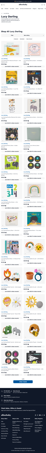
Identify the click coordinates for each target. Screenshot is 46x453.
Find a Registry (38, 427)
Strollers (6, 8)
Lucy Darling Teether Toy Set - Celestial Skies (32, 314)
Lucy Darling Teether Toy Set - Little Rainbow (34, 258)
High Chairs (40, 8)
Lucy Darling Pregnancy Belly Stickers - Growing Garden (10, 369)
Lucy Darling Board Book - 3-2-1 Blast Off (33, 88)
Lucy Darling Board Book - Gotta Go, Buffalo (9, 174)
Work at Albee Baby (17, 437)
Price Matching (15, 427)
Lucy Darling (6, 13)
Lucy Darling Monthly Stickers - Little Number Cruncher (9, 203)
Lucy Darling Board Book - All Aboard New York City (10, 259)
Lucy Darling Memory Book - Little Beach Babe (33, 61)
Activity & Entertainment (25, 8)
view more (23, 382)
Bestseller (22, 39)
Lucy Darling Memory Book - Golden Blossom (9, 146)
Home (17, 8)
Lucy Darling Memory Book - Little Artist (10, 230)
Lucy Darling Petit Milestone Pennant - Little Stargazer (33, 369)
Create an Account (28, 426)
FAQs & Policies (16, 425)
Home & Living (4, 428)
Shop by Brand (4, 433)
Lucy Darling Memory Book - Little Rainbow (33, 202)
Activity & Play (4, 431)
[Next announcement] (44, 1)
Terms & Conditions (16, 442)
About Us (14, 435)
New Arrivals (29, 39)
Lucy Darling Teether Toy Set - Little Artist (33, 287)
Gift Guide (3, 438)
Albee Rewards (27, 428)
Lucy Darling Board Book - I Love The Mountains (9, 89)
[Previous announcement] (1, 1)
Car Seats (12, 8)
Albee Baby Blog (16, 430)
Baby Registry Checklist (38, 431)
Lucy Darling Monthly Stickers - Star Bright (33, 173)
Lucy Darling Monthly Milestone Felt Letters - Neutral (11, 118)
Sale (2, 8)
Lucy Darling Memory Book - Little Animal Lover (33, 118)
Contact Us (15, 432)
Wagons (34, 8)
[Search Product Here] (4, 4)
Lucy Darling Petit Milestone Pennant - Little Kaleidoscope (11, 61)
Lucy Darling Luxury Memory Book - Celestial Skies (32, 146)
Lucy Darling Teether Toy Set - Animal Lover (11, 342)
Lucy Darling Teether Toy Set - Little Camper (11, 287)
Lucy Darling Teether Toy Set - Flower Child (10, 313)
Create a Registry (39, 425)
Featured (16, 39)
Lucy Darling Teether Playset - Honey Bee (33, 342)
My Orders (26, 421)
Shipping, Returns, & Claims (17, 422)
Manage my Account (28, 423)
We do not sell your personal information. (23, 448)
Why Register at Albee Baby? (38, 422)
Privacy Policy (15, 439)
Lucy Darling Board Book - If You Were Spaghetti (32, 231)
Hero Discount (27, 431)
